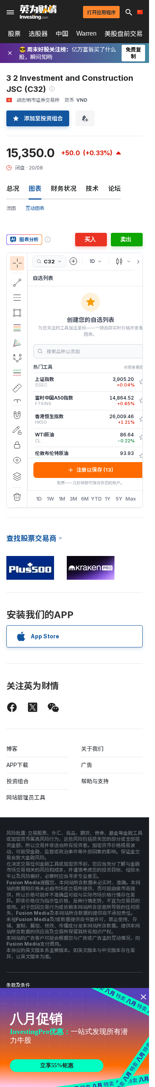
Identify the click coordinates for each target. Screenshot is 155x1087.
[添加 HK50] (141, 419)
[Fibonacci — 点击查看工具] (17, 328)
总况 (12, 188)
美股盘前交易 (124, 33)
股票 (14, 33)
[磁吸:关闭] (17, 415)
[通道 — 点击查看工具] (17, 298)
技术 (92, 188)
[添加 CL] (141, 437)
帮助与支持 (95, 781)
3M (73, 498)
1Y (107, 498)
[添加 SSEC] (141, 382)
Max (131, 498)
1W (50, 498)
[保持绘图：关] (17, 430)
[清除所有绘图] (17, 497)
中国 (62, 33)
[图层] (17, 476)
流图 (11, 208)
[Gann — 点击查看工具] (17, 343)
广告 (86, 764)
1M (62, 498)
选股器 (38, 33)
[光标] (17, 263)
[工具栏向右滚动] (136, 261)
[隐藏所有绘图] (17, 460)
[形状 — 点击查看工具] (17, 313)
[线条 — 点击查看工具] (17, 283)
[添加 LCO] (141, 456)
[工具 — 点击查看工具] (17, 388)
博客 (11, 748)
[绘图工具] (29, 380)
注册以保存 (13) (94, 469)
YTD (96, 498)
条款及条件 (18, 985)
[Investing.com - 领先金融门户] (38, 12)
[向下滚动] (17, 399)
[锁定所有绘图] (17, 445)
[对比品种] (73, 261)
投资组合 (17, 781)
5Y (119, 498)
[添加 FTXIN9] (141, 400)
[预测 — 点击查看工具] (17, 373)
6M (85, 498)
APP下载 (17, 764)
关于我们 (92, 748)
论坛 (114, 188)
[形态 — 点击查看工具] (17, 358)
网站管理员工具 (25, 797)
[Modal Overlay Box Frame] (75, 1037)
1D (39, 498)
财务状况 (63, 188)
